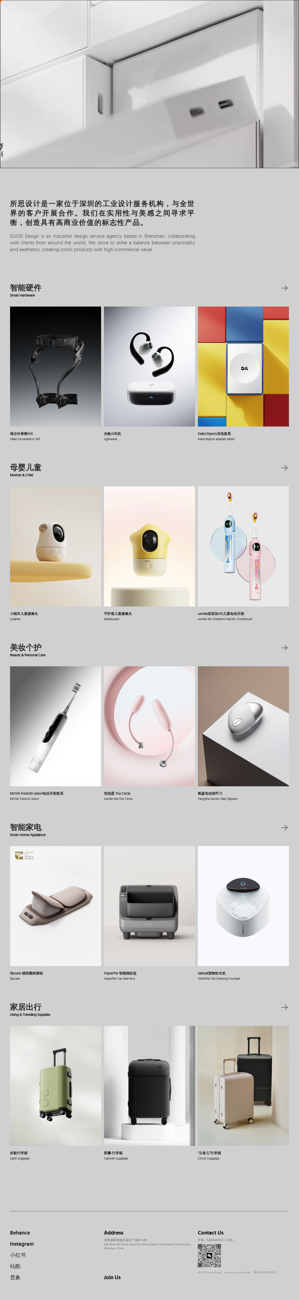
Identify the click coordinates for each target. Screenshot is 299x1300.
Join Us (112, 1277)
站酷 (15, 1266)
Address (113, 1232)
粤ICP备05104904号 (265, 1272)
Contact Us (210, 1232)
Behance (20, 1232)
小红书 (18, 1255)
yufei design (244, 1272)
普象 (15, 1277)
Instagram (22, 1243)
